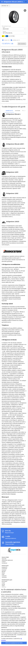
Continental (4, 568)
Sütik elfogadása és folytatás (14, 642)
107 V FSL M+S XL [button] (7, 33)
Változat (4, 31)
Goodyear (4, 570)
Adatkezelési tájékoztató (7, 560)
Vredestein (4, 575)
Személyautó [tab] (9, 110)
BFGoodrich (4, 581)
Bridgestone (4, 567)
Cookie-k (4, 561)
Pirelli (3, 574)
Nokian (3, 573)
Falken (3, 585)
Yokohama (4, 577)
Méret (4, 27)
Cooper (3, 582)
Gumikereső (4, 563)
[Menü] (2, 1)
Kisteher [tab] (17, 110)
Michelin (3, 571)
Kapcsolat (4, 558)
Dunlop (3, 584)
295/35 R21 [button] (6, 29)
